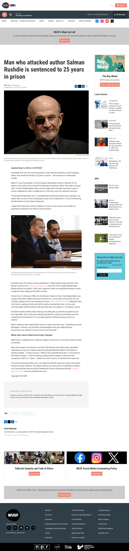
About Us (48, 510)
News (4, 21)
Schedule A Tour (103, 533)
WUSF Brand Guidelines (105, 528)
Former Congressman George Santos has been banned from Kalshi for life (115, 204)
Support (71, 21)
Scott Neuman (15, 85)
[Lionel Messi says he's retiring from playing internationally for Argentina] (101, 238)
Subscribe (64, 40)
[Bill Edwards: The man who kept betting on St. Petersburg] (101, 162)
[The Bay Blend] (110, 63)
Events (51, 21)
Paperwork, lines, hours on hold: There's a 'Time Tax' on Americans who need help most (116, 222)
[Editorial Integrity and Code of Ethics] (34, 457)
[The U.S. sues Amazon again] (101, 188)
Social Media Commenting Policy (55, 528)
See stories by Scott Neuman (16, 435)
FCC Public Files (76, 519)
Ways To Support (103, 519)
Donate (122, 5)
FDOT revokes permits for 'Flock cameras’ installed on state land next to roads (115, 108)
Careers (47, 533)
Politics (111, 158)
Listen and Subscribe (110, 84)
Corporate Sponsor (104, 510)
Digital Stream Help (78, 533)
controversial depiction (38, 286)
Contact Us (48, 515)
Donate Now (64, 495)
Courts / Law (112, 138)
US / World (14, 413)
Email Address (103, 267)
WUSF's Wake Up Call (64, 32)
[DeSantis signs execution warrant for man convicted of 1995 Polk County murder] (101, 142)
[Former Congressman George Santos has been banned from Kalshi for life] (101, 203)
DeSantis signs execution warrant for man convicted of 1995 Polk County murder (115, 145)
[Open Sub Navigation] (8, 21)
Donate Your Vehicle (78, 537)
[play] (4, 15)
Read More (34, 473)
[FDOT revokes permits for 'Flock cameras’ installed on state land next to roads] (101, 104)
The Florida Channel (78, 510)
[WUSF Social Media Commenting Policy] (97, 457)
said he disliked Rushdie (59, 301)
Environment (112, 120)
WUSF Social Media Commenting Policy (96, 468)
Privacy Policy (102, 524)
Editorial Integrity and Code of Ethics (34, 468)
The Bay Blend (109, 76)
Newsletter (48, 519)
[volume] (10, 14)
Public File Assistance (78, 524)
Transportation (113, 101)
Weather (14, 21)
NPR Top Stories (28, 413)
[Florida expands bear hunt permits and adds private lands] (101, 124)
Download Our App (104, 515)
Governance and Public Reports (82, 515)
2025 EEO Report (77, 528)
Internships (48, 537)
